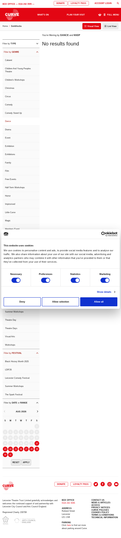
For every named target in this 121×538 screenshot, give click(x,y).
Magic (8, 220)
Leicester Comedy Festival (17, 378)
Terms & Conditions (102, 515)
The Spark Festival (13, 394)
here (69, 525)
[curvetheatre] (116, 484)
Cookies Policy (100, 512)
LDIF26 (8, 369)
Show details (104, 292)
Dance (8, 121)
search (118, 3)
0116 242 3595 (25, 4)
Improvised (10, 204)
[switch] (45, 280)
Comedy (9, 104)
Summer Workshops (14, 312)
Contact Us (97, 500)
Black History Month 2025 (17, 361)
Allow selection (60, 301)
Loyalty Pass (78, 3)
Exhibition (9, 146)
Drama (8, 129)
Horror (8, 196)
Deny (22, 301)
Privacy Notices (100, 507)
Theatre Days (11, 328)
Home (5, 26)
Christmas (9, 88)
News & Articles (100, 502)
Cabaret (8, 60)
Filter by (9, 43)
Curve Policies (100, 510)
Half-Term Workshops (15, 187)
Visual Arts (10, 336)
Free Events (10, 179)
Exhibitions (10, 154)
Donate (60, 3)
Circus (8, 96)
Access (95, 505)
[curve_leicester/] (109, 484)
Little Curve (10, 212)
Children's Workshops (15, 80)
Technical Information (104, 517)
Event (7, 138)
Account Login (103, 3)
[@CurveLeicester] (96, 484)
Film (7, 171)
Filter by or (15, 403)
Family (8, 163)
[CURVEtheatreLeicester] (102, 484)
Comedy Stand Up (13, 113)
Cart (100, 14)
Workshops (10, 345)
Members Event (12, 229)
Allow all (99, 301)
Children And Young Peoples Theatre (18, 70)
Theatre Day (10, 320)
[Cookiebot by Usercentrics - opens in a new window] (103, 234)
